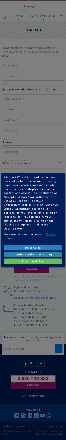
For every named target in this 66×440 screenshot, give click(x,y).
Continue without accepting (33, 254)
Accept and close (33, 261)
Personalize (33, 247)
